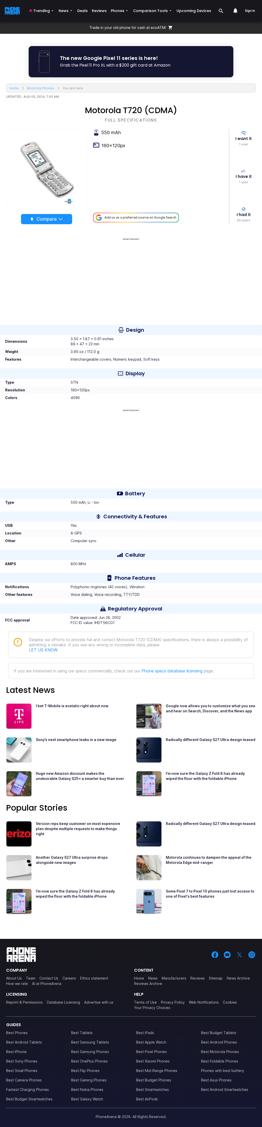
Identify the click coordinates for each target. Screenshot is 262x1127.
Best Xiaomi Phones (153, 1061)
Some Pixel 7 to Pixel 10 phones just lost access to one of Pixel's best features (210, 893)
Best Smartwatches (152, 1089)
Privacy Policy (173, 1002)
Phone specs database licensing (171, 670)
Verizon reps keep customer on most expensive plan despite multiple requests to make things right (78, 828)
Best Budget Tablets (218, 1033)
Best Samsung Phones (90, 1051)
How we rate (17, 983)
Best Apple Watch (151, 1042)
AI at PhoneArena (46, 983)
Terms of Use (145, 1002)
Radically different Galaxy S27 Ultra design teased (210, 739)
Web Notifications (204, 1002)
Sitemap (216, 978)
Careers (69, 978)
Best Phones (17, 1033)
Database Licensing (63, 1002)
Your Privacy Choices (152, 1007)
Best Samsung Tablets (90, 1042)
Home (139, 978)
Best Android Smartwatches (224, 1089)
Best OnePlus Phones (89, 1061)
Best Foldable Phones (219, 1061)
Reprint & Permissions (24, 1002)
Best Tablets (82, 1033)
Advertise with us (98, 1002)
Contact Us (48, 978)
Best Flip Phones (85, 1070)
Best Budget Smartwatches (29, 1099)
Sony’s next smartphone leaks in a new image (76, 739)
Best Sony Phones (21, 1061)
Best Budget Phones (153, 1080)
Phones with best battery (222, 1070)
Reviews (197, 978)
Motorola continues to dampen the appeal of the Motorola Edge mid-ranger (209, 860)
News (153, 978)
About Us (14, 978)
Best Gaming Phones (88, 1080)
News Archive (238, 978)
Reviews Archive (148, 983)
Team (30, 978)
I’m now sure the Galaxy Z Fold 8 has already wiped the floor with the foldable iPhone (205, 776)
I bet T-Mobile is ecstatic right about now (72, 706)
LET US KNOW (43, 649)
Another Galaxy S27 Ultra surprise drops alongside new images (72, 860)
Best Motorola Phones (220, 1051)
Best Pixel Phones (151, 1051)
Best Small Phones (21, 1070)
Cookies (230, 1002)
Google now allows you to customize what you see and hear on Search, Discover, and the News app (210, 708)
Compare (47, 219)
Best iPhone (16, 1051)
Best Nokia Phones (87, 1089)
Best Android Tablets (24, 1042)
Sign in (250, 11)
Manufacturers (174, 978)
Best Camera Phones (24, 1080)
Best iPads (145, 1033)
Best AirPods (147, 1099)
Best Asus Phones (216, 1080)
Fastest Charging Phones (27, 1089)
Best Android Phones (219, 1042)
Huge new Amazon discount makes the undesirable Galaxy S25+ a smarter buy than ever (80, 776)
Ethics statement (94, 978)
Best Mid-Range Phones (156, 1070)
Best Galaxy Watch (87, 1099)
